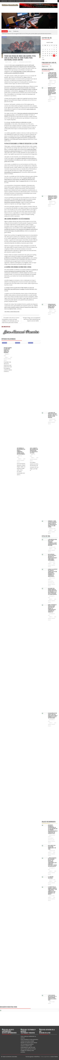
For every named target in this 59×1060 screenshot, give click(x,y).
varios (25, 77)
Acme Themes (54, 1056)
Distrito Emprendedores (9, 1033)
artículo (22, 181)
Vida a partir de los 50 (20, 1)
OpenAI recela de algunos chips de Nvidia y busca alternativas (52, 306)
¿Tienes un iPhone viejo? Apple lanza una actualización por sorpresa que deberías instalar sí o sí (52, 75)
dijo (5, 100)
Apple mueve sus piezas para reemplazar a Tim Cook (52, 847)
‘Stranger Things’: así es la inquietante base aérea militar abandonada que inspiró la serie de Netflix (31, 319)
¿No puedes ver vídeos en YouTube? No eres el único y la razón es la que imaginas (52, 415)
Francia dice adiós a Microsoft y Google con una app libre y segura (52, 197)
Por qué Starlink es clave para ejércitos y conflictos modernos (8, 350)
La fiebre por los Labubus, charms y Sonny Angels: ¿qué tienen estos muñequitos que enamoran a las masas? (52, 890)
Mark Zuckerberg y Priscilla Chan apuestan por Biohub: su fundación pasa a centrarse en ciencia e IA (52, 608)
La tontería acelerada (50, 877)
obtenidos (21, 91)
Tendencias (4, 37)
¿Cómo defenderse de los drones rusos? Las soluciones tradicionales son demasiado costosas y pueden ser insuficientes (52, 862)
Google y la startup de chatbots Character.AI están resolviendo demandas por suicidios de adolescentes (52, 572)
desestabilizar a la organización (11, 172)
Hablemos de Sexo (28, 1)
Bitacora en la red (11, 1)
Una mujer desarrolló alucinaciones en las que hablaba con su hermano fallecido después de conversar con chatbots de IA (52, 829)
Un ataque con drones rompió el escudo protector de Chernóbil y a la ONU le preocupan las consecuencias (52, 591)
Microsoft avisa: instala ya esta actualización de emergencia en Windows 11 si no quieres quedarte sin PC (52, 91)
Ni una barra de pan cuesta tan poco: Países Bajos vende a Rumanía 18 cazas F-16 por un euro (52, 715)
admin (14, 62)
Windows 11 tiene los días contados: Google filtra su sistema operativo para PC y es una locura (52, 524)
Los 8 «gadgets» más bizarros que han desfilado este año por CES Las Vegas (34, 450)
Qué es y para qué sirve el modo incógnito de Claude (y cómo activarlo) (28, 1050)
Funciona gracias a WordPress (33, 1056)
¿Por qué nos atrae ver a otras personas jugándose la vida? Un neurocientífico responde (52, 542)
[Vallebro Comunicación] (29, 28)
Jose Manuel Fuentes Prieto (25, 62)
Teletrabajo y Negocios (28, 1033)
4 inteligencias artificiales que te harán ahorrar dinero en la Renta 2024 (52, 997)
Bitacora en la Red (44, 1033)
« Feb (43, 59)
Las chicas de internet (36, 1)
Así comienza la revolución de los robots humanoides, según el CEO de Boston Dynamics (21, 451)
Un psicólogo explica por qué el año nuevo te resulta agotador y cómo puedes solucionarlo (52, 557)
